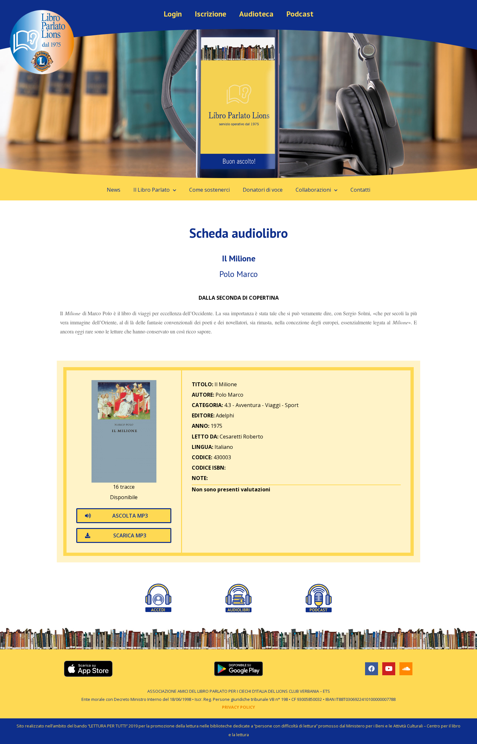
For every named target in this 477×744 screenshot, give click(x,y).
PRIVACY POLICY (238, 707)
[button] (123, 515)
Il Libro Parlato (151, 189)
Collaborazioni (313, 189)
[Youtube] (388, 668)
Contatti (360, 189)
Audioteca (256, 14)
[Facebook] (371, 668)
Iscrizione (210, 14)
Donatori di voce (263, 189)
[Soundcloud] (405, 668)
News (113, 189)
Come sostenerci (209, 189)
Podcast (300, 14)
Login (173, 14)
